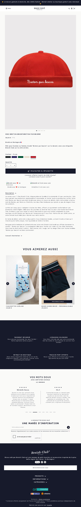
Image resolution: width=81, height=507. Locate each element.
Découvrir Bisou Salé (40, 467)
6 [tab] (44, 130)
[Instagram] (45, 462)
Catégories (39, 482)
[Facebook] (42, 462)
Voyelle (49, 505)
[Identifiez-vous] (71, 8)
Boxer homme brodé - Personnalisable (57, 306)
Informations (39, 479)
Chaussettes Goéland (15, 306)
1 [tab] (36, 130)
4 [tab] (41, 130)
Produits (39, 476)
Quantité (8, 162)
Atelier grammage (44, 499)
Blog (37, 462)
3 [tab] (39, 130)
